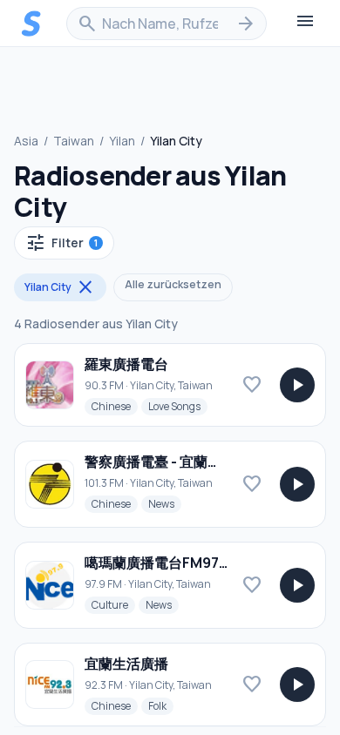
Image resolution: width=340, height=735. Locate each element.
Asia (26, 140)
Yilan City (60, 287)
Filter (61, 243)
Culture (113, 604)
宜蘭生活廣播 (126, 663)
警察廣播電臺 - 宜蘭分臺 (160, 461)
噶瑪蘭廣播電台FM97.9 (158, 562)
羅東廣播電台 (126, 364)
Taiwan (73, 140)
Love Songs (177, 406)
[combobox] (166, 23)
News (164, 503)
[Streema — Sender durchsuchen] (31, 23)
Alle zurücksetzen (173, 284)
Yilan (122, 140)
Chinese (115, 406)
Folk (160, 705)
